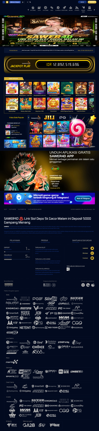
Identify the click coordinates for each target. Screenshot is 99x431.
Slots (39, 10)
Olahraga (58, 10)
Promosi (89, 10)
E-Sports (77, 10)
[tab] (36, 117)
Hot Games (33, 10)
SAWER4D (6, 226)
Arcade (71, 10)
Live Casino (45, 10)
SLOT (5, 209)
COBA (36, 125)
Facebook (85, 258)
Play (27, 66)
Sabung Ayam (83, 11)
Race (52, 10)
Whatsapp (85, 253)
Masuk (82, 2)
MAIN (13, 88)
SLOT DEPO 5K (22, 209)
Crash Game (64, 10)
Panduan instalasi (56, 178)
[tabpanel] (49, 31)
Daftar (92, 2)
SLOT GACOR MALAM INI (34, 209)
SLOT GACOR (12, 209)
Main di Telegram (16, 2)
